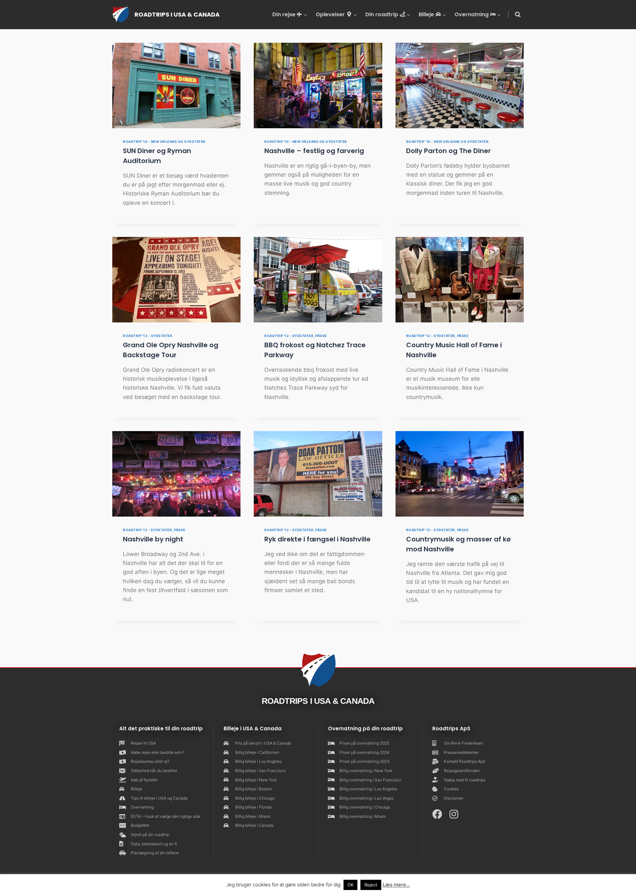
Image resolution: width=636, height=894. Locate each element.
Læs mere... (396, 884)
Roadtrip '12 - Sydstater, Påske (295, 336)
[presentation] (176, 85)
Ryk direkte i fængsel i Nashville (317, 539)
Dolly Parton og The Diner (448, 150)
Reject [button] (370, 884)
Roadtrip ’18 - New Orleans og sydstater (164, 141)
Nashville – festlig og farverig (314, 150)
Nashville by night (153, 539)
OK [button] (350, 884)
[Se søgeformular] (518, 15)
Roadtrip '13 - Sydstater (147, 336)
